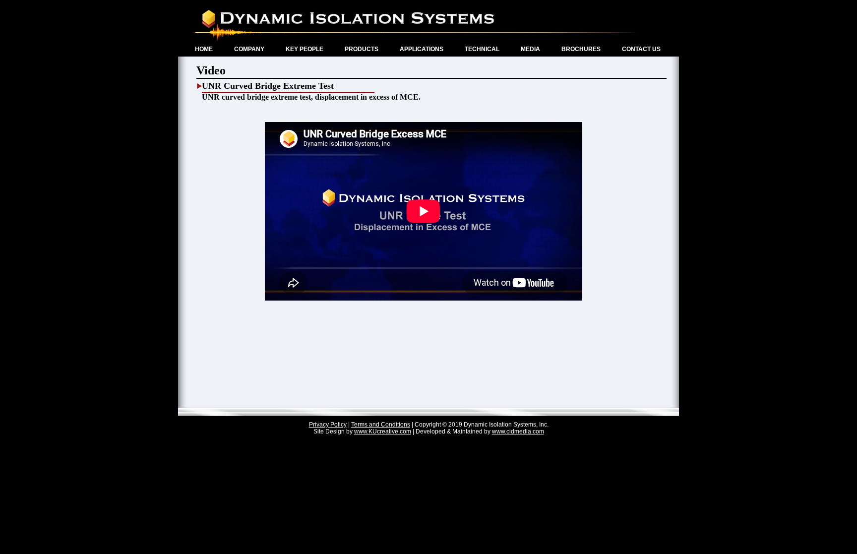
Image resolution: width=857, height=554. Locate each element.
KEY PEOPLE (304, 49)
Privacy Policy (328, 424)
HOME (204, 49)
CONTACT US (641, 49)
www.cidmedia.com (518, 431)
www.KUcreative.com (382, 431)
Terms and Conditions (380, 424)
